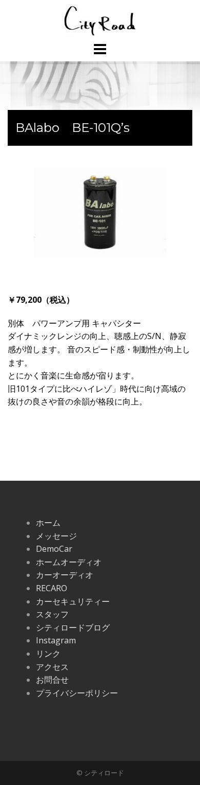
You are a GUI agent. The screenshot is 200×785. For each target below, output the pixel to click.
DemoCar (54, 548)
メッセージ (56, 536)
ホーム (48, 522)
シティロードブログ (73, 627)
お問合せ (52, 679)
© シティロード (100, 772)
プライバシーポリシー (77, 693)
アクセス (52, 666)
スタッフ (52, 614)
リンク (48, 653)
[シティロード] (100, 20)
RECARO (51, 588)
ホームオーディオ (69, 562)
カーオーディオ (64, 574)
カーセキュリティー (73, 601)
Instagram (56, 640)
